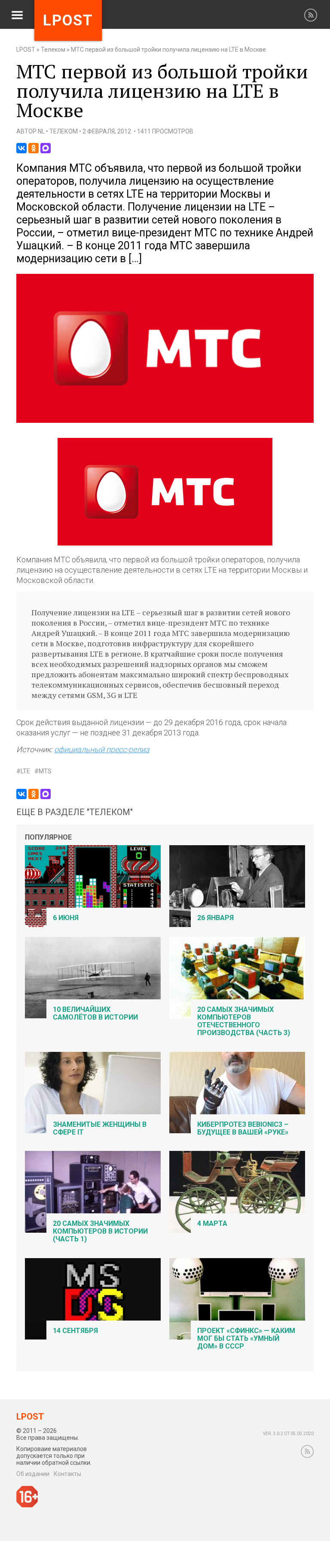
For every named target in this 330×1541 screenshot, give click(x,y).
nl (41, 131)
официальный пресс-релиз (101, 749)
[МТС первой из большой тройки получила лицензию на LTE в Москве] (164, 421)
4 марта (212, 1223)
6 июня (66, 918)
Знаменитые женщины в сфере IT (100, 1128)
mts (45, 771)
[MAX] (45, 148)
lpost (68, 20)
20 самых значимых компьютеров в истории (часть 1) (100, 1231)
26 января (215, 918)
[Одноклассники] (33, 148)
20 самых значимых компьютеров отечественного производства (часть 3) (243, 1021)
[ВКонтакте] (21, 148)
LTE (25, 771)
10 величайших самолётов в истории (95, 1013)
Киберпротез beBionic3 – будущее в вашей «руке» (242, 1128)
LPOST (25, 49)
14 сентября (75, 1331)
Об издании (32, 1473)
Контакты (67, 1473)
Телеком (53, 49)
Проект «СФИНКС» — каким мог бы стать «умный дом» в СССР (246, 1338)
